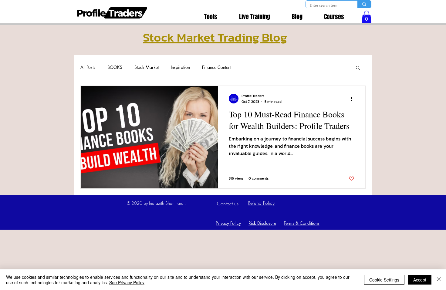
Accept (419, 280)
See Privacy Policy (126, 282)
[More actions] (353, 98)
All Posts (87, 67)
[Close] (438, 279)
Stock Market (146, 67)
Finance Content (216, 67)
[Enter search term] (364, 4)
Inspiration (180, 67)
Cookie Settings (384, 280)
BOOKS (114, 67)
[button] (366, 17)
